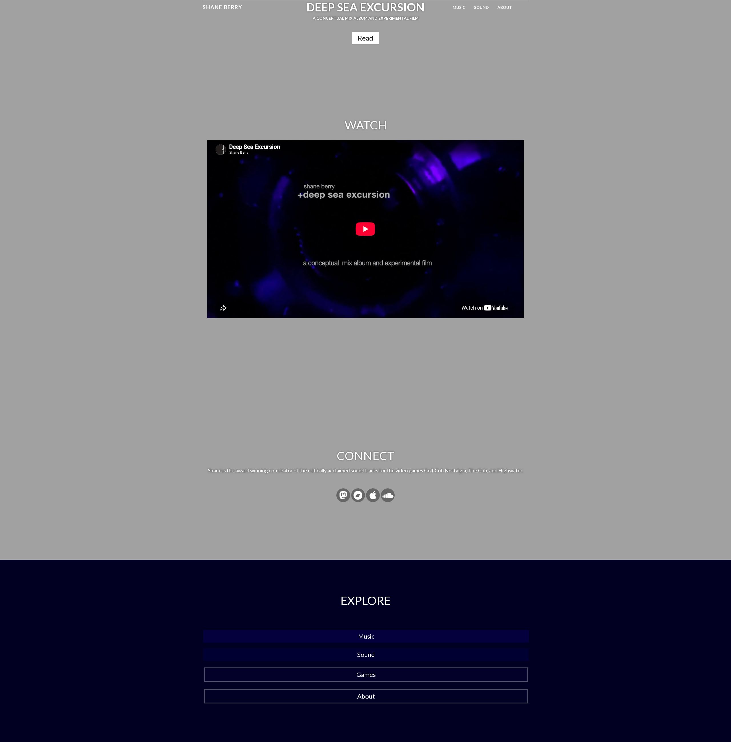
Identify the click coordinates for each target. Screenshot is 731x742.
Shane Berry (222, 7)
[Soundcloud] (388, 495)
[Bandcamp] (358, 495)
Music (459, 7)
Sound (481, 7)
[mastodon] (343, 495)
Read (365, 38)
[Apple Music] (373, 495)
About (504, 7)
